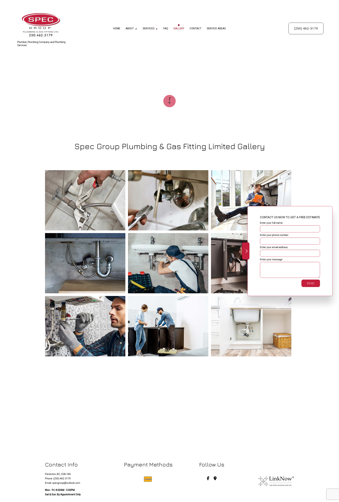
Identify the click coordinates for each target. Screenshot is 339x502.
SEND (310, 283)
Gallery (178, 28)
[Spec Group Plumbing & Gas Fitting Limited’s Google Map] (215, 478)
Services (148, 28)
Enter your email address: (274, 247)
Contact (195, 28)
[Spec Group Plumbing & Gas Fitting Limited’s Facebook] (208, 478)
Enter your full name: (271, 222)
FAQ (165, 28)
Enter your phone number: (274, 235)
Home (116, 28)
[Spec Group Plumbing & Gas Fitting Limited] (45, 25)
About (130, 28)
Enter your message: (271, 259)
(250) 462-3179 (306, 28)
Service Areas (216, 28)
